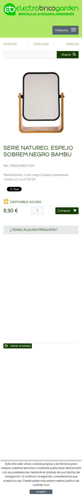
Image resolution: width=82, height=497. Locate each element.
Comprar (64, 210)
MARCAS (72, 44)
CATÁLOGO (41, 44)
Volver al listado (20, 346)
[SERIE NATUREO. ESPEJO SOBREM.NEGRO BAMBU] (41, 102)
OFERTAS (10, 44)
